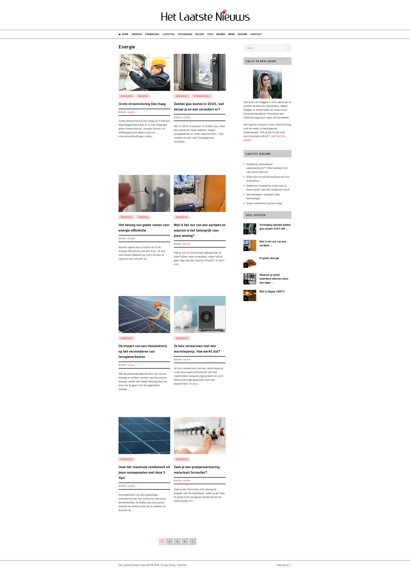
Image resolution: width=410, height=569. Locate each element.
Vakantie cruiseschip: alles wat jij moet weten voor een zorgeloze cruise (268, 188)
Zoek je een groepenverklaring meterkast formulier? (197, 469)
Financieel (152, 34)
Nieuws (242, 34)
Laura (131, 112)
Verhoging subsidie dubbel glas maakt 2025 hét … (275, 227)
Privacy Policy (168, 565)
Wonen (220, 34)
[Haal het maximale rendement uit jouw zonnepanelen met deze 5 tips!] (144, 437)
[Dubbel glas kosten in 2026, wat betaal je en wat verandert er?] (200, 74)
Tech (210, 34)
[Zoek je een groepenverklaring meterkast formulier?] (200, 437)
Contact (256, 34)
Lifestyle (169, 34)
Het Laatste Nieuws (129, 565)
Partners (182, 565)
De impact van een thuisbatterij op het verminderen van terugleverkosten (143, 351)
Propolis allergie (269, 258)
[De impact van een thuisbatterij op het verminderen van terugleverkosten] (144, 316)
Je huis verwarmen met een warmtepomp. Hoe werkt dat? (197, 348)
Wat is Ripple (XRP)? (272, 291)
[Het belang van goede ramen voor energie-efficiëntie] (144, 195)
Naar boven (283, 565)
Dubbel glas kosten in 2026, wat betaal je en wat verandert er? (199, 106)
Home (124, 34)
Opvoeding (185, 34)
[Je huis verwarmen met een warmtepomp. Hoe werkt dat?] (200, 316)
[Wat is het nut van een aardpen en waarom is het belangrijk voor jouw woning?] (200, 195)
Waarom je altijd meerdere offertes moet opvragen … (273, 278)
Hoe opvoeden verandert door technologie (263, 196)
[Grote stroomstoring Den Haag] (144, 74)
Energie (137, 34)
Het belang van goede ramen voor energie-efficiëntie (144, 227)
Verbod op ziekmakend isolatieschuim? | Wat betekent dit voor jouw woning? (267, 168)
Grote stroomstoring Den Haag (142, 103)
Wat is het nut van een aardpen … (272, 243)
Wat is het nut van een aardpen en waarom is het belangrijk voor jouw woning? (200, 230)
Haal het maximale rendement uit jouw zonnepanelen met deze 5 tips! (144, 472)
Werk (231, 34)
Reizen (199, 34)
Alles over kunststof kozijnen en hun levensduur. (268, 179)
